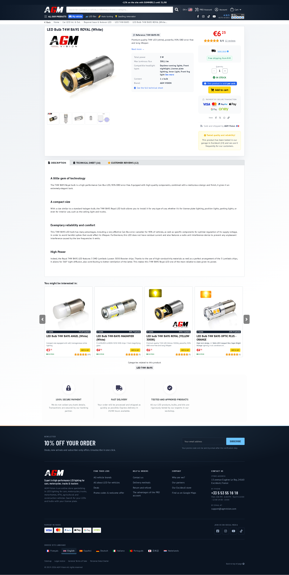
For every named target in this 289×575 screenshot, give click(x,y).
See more (169, 74)
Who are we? (178, 477)
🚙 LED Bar (90, 16)
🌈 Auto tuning (105, 16)
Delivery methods (141, 482)
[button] (42, 319)
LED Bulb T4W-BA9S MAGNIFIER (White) (115, 337)
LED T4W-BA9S (122, 22)
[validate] (176, 10)
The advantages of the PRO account (146, 494)
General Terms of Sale (77, 561)
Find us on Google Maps (184, 492)
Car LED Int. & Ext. (72, 22)
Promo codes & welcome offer (109, 492)
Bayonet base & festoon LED (97, 22)
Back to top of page (234, 563)
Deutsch (104, 550)
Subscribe (235, 441)
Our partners (178, 482)
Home (56, 22)
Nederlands (173, 550)
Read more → (138, 49)
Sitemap (47, 561)
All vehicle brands (103, 477)
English (71, 550)
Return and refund (142, 487)
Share (211, 118)
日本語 (155, 550)
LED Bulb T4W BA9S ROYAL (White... (150, 22)
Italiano (121, 550)
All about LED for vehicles (107, 482)
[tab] (57, 162)
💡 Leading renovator (125, 16)
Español (87, 550)
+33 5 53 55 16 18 (224, 493)
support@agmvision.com (223, 508)
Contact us (138, 477)
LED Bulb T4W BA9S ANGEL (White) (67, 336)
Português (138, 550)
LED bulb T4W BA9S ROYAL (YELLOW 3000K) (167, 337)
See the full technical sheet (149, 87)
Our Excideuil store (181, 487)
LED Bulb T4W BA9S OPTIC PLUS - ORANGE (216, 337)
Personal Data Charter (99, 561)
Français (54, 550)
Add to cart (221, 90)
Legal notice (59, 561)
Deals (96, 487)
